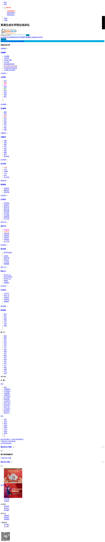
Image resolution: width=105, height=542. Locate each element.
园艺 (5, 154)
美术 (5, 90)
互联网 (6, 256)
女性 (7, 37)
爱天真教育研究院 (9, 64)
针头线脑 (6, 215)
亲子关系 (6, 177)
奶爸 (15, 37)
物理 (5, 320)
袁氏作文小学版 (6, 447)
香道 (5, 144)
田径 (5, 124)
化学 (5, 322)
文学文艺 (6, 293)
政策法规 (6, 233)
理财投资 (6, 190)
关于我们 (6, 524)
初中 (5, 175)
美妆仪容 (6, 207)
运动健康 (3, 104)
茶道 (5, 142)
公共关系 (6, 262)
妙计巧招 (6, 219)
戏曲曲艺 (6, 301)
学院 (2, 41)
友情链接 (6, 519)
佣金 (23, 41)
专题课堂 (3, 48)
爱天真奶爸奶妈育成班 (10, 68)
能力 (31, 37)
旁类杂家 (6, 156)
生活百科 (3, 195)
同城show (7, 412)
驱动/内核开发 (8, 277)
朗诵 (5, 87)
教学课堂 (3, 306)
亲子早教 (3, 159)
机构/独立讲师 (8, 489)
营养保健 (6, 211)
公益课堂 (6, 56)
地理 (5, 325)
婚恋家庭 (3, 180)
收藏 (33, 37)
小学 (5, 173)
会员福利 (6, 510)
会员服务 (6, 501)
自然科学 (6, 297)
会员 (15, 41)
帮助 (5, 2)
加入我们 (6, 526)
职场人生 (3, 267)
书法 (5, 81)
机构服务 (6, 517)
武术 (5, 120)
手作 (5, 146)
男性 (4, 37)
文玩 (36, 37)
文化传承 (3, 286)
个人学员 (6, 491)
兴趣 (28, 37)
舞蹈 (5, 338)
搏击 (5, 122)
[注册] (5, 20)
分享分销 (6, 499)
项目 (10, 41)
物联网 (6, 280)
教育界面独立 (11, 13)
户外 (5, 126)
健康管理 (6, 264)
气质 (20, 37)
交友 (17, 37)
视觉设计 (6, 260)
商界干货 (3, 222)
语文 (5, 314)
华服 (5, 148)
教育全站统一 (11, 15)
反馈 (5, 4)
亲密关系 (6, 188)
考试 (17, 41)
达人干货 (6, 241)
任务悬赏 (6, 497)
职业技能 (3, 245)
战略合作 (6, 515)
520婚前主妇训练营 (9, 70)
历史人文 (6, 295)
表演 (5, 92)
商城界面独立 (11, 11)
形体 (5, 114)
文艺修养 (3, 73)
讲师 (7, 41)
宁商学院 (6, 58)
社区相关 (6, 495)
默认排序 (3, 439)
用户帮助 (3, 485)
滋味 (5, 150)
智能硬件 (6, 282)
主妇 (10, 37)
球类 (5, 129)
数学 (5, 316)
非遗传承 (6, 299)
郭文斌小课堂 (8, 60)
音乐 (5, 340)
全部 (5, 387)
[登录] (5, 18)
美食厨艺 (6, 205)
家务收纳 (6, 203)
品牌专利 (6, 237)
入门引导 (6, 487)
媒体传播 (6, 258)
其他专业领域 (8, 252)
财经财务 (6, 235)
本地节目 (40, 37)
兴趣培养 (3, 133)
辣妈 (12, 37)
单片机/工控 (7, 278)
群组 (20, 41)
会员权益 (6, 506)
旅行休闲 (6, 213)
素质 (23, 37)
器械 (5, 112)
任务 (12, 41)
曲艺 (5, 96)
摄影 (5, 94)
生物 (5, 324)
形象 (25, 37)
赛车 (5, 128)
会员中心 (6, 508)
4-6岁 (5, 169)
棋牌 (5, 152)
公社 (4, 41)
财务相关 (6, 493)
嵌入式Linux (7, 275)
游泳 (5, 118)
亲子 (2, 37)
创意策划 (6, 239)
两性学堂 (6, 192)
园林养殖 (6, 217)
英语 (5, 318)
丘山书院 (6, 62)
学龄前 (6, 171)
